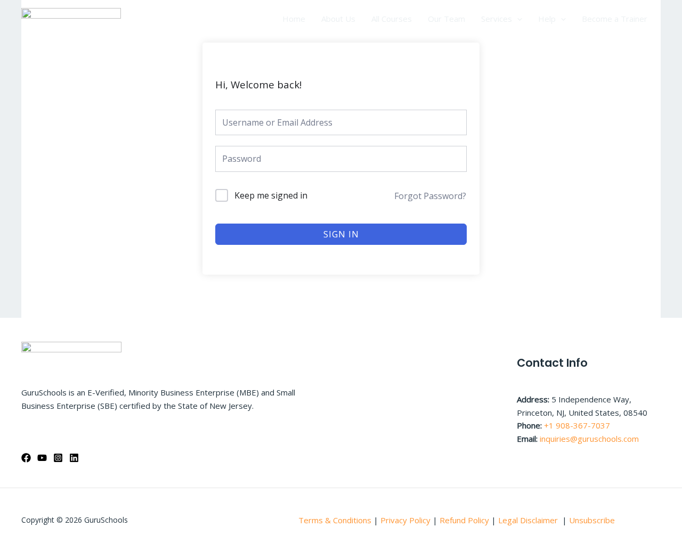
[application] (517, 18)
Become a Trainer (614, 18)
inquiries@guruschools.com (589, 438)
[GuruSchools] (71, 17)
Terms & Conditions (334, 520)
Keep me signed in (270, 195)
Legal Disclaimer (529, 520)
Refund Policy (465, 520)
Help (547, 18)
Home (293, 18)
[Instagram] (58, 458)
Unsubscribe (592, 520)
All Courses (391, 18)
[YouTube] (42, 458)
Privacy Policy (405, 520)
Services (496, 18)
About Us (338, 18)
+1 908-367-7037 (577, 425)
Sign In (341, 234)
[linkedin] (74, 458)
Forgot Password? (430, 196)
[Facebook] (26, 458)
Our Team (446, 18)
